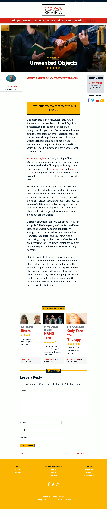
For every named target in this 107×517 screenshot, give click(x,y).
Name (23, 422)
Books (27, 20)
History (18, 472)
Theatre (90, 20)
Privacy (53, 469)
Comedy (38, 20)
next (23, 453)
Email (23, 430)
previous (82, 453)
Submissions (89, 475)
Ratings (89, 472)
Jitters (26, 330)
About (18, 469)
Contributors (89, 469)
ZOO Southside (95, 82)
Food (69, 20)
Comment (25, 391)
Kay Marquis (26, 359)
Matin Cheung (73, 359)
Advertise (53, 472)
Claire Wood (11, 86)
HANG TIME (49, 335)
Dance (51, 20)
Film (60, 20)
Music (78, 20)
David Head (58, 169)
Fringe (16, 20)
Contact (53, 475)
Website (23, 438)
